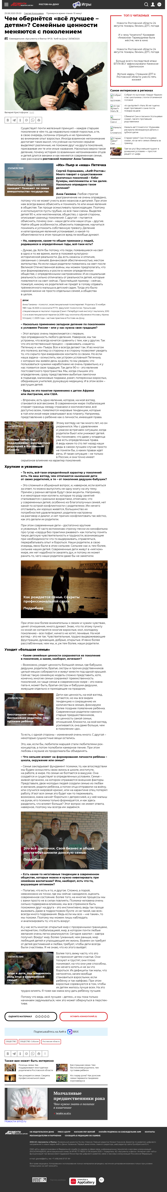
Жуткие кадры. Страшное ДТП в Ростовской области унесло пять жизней (136, 77)
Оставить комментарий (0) (83, 1016)
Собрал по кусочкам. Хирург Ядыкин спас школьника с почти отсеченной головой (143, 97)
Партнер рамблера (58, 1180)
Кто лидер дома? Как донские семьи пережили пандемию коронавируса (85, 1078)
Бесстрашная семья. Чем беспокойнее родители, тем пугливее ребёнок (84, 1068)
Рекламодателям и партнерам (45, 1136)
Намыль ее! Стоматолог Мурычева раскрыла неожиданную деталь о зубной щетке (141, 130)
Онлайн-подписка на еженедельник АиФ (120, 1132)
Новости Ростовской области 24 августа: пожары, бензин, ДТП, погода (136, 24)
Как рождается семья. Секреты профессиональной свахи (51, 599)
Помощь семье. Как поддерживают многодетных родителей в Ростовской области (36, 1068)
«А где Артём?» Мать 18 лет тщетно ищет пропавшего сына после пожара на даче (142, 108)
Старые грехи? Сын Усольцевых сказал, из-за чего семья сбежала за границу (142, 140)
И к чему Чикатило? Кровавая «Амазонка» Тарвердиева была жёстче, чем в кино (136, 38)
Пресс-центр (64, 1132)
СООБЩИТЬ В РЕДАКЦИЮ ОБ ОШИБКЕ (82, 1136)
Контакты (150, 1132)
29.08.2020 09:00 (13, 13)
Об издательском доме (42, 1132)
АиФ (32, 112)
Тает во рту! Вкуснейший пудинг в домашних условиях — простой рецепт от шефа (141, 151)
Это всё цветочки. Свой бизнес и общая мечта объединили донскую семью (58, 850)
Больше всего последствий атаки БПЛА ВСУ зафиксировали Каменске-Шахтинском (136, 64)
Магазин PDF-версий (84, 1132)
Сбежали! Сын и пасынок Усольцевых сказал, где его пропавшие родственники (143, 119)
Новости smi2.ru (15, 1121)
